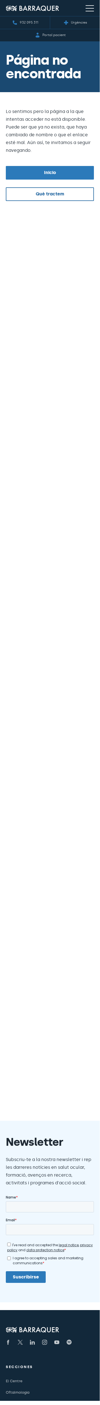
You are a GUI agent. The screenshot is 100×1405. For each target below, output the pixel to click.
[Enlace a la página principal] (32, 8)
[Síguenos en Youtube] (57, 1342)
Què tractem (50, 194)
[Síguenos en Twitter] (20, 1342)
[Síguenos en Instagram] (45, 1342)
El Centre (14, 1381)
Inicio (50, 172)
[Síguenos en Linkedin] (32, 1342)
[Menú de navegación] (90, 8)
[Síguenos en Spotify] (69, 1342)
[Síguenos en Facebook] (8, 1342)
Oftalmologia (17, 1392)
